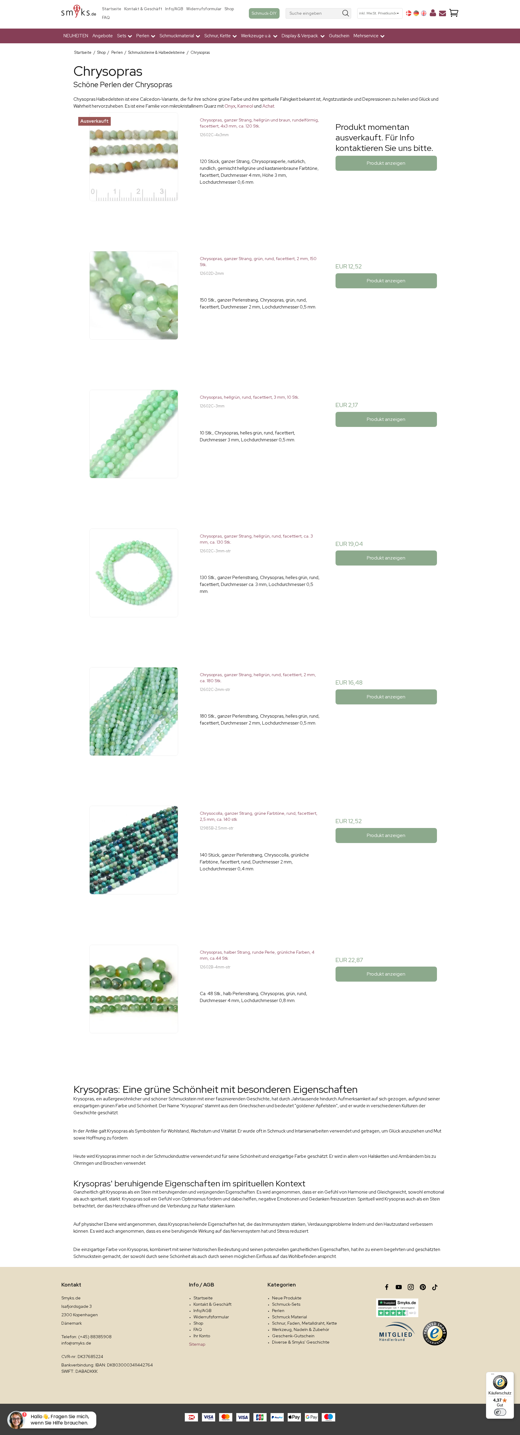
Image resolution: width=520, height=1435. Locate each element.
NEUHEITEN (75, 36)
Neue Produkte (287, 1298)
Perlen (278, 1310)
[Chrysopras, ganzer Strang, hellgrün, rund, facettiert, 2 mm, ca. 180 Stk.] (134, 727)
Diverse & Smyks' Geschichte (301, 1342)
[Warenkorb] (454, 13)
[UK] (424, 13)
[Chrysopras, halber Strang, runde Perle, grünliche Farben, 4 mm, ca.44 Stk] (134, 1005)
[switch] (500, 1412)
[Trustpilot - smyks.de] (397, 1308)
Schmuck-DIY (264, 13)
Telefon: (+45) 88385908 (86, 1336)
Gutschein (339, 36)
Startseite (111, 8)
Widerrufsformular (203, 8)
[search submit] (346, 13)
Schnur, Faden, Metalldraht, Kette (304, 1323)
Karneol (245, 106)
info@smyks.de (76, 1343)
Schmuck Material (289, 1317)
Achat (268, 106)
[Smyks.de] (78, 13)
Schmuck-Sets (286, 1304)
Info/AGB (174, 8)
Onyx (229, 106)
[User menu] (433, 14)
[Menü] (492, 1375)
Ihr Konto (201, 1335)
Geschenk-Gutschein (293, 1335)
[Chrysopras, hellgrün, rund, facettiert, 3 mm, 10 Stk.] (134, 450)
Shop (229, 8)
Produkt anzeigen (386, 163)
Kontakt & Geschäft (143, 8)
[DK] (409, 13)
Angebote (102, 36)
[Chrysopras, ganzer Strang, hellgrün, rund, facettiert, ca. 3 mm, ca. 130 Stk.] (134, 589)
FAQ (106, 17)
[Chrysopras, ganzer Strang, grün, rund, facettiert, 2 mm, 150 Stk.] (134, 311)
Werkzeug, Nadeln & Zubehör (300, 1329)
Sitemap (197, 1344)
